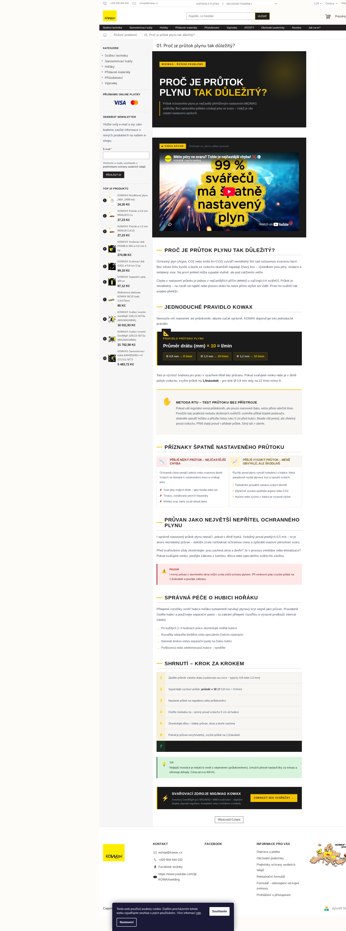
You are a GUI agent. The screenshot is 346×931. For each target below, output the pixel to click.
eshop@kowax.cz (170, 852)
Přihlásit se (113, 174)
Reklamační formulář (271, 876)
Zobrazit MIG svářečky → (274, 797)
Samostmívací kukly (119, 61)
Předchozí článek (229, 819)
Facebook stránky (170, 867)
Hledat (262, 16)
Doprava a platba (207, 4)
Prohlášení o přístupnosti (274, 895)
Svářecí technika (116, 55)
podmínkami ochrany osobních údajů (124, 166)
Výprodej (111, 83)
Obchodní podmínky (239, 4)
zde (198, 912)
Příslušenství (114, 78)
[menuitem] (112, 27)
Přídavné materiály (117, 72)
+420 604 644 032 (170, 859)
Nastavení (126, 922)
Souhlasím (219, 911)
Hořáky (110, 66)
